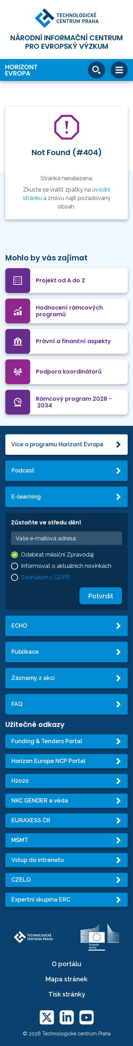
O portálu (66, 964)
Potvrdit (100, 596)
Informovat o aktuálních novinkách (66, 566)
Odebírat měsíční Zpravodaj (57, 554)
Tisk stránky (66, 994)
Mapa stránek (66, 979)
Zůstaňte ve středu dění (46, 522)
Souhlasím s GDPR (45, 577)
